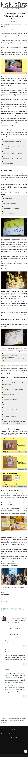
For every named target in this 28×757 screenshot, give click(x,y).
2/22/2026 (7, 669)
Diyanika (7, 649)
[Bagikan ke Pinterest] (12, 605)
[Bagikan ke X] (9, 605)
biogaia (7, 608)
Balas (25, 646)
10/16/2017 (7, 640)
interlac (20, 608)
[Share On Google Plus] (14, 605)
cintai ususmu (14, 608)
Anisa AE (7, 638)
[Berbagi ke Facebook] (7, 605)
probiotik (4, 609)
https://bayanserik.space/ (11, 677)
